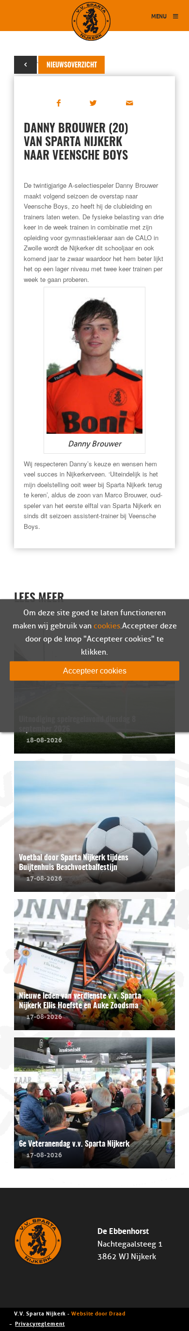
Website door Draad (98, 1313)
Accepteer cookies (94, 670)
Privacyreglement (39, 1323)
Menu (159, 15)
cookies (107, 625)
